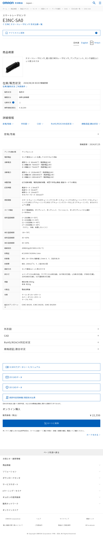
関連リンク (90, 519)
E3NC (66, 9)
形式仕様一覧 (75, 9)
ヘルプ (38, 519)
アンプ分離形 (56, 9)
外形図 (24, 123)
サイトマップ (64, 519)
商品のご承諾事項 (64, 525)
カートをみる (92, 434)
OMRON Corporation (13, 519)
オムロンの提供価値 (11, 497)
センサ (35, 9)
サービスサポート (10, 484)
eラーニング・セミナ (12, 490)
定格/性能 (7, 123)
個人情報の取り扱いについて (13, 525)
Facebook (91, 525)
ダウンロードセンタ (11, 478)
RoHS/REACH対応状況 (61, 123)
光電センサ (44, 9)
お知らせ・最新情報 (11, 458)
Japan (29, 3)
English (84, 42)
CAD (39, 123)
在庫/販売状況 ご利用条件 (14, 86)
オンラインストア (10, 510)
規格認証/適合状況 (90, 123)
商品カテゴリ (24, 9)
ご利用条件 (39, 525)
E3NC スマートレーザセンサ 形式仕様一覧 (23, 24)
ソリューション (9, 471)
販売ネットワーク (10, 503)
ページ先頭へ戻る (51, 452)
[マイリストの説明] (96, 33)
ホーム (5, 9)
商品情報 (14, 9)
